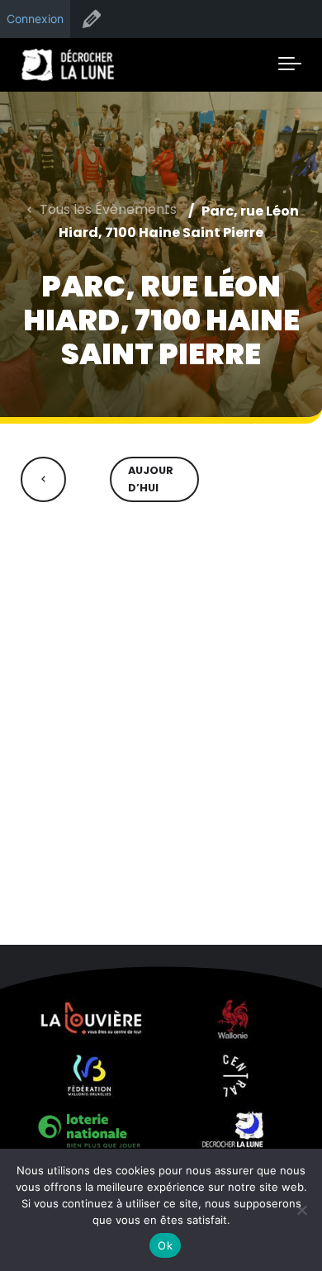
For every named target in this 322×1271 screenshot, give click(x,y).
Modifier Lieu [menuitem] (91, 19)
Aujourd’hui (150, 479)
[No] (301, 1210)
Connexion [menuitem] (35, 19)
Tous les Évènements (108, 209)
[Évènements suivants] (278, 479)
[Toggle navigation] (289, 64)
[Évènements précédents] (43, 479)
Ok (165, 1245)
